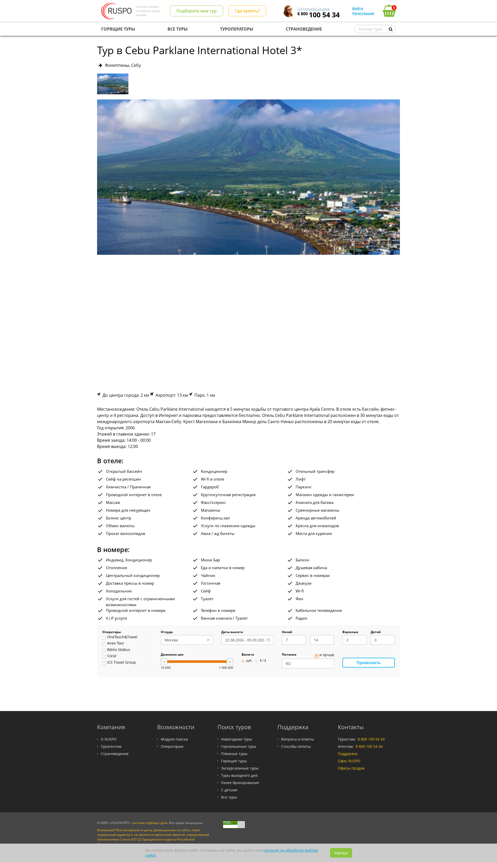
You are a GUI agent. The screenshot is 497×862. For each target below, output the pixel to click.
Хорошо (341, 852)
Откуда (167, 632)
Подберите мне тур (196, 11)
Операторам (172, 746)
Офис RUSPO (349, 760)
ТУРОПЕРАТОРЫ (236, 29)
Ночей (287, 632)
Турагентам (111, 746)
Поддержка (347, 753)
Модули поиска (174, 739)
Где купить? (247, 11)
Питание (289, 655)
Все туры (229, 797)
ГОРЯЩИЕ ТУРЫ (118, 29)
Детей (376, 632)
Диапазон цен (172, 655)
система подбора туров (149, 823)
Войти (357, 8)
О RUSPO (108, 739)
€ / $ (263, 661)
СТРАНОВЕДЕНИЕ (304, 29)
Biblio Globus (118, 650)
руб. (249, 661)
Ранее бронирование (240, 782)
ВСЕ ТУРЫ (177, 29)
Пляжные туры (234, 753)
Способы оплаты (296, 746)
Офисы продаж (351, 768)
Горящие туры (234, 760)
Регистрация (363, 13)
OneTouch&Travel (122, 637)
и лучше (326, 655)
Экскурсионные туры (240, 768)
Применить (368, 662)
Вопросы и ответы (297, 739)
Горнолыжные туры (238, 746)
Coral (111, 656)
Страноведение (115, 753)
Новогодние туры (236, 739)
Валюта (248, 655)
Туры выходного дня (239, 775)
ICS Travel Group (121, 663)
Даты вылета (232, 632)
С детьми (229, 789)
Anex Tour (115, 643)
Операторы (111, 632)
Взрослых (350, 632)
